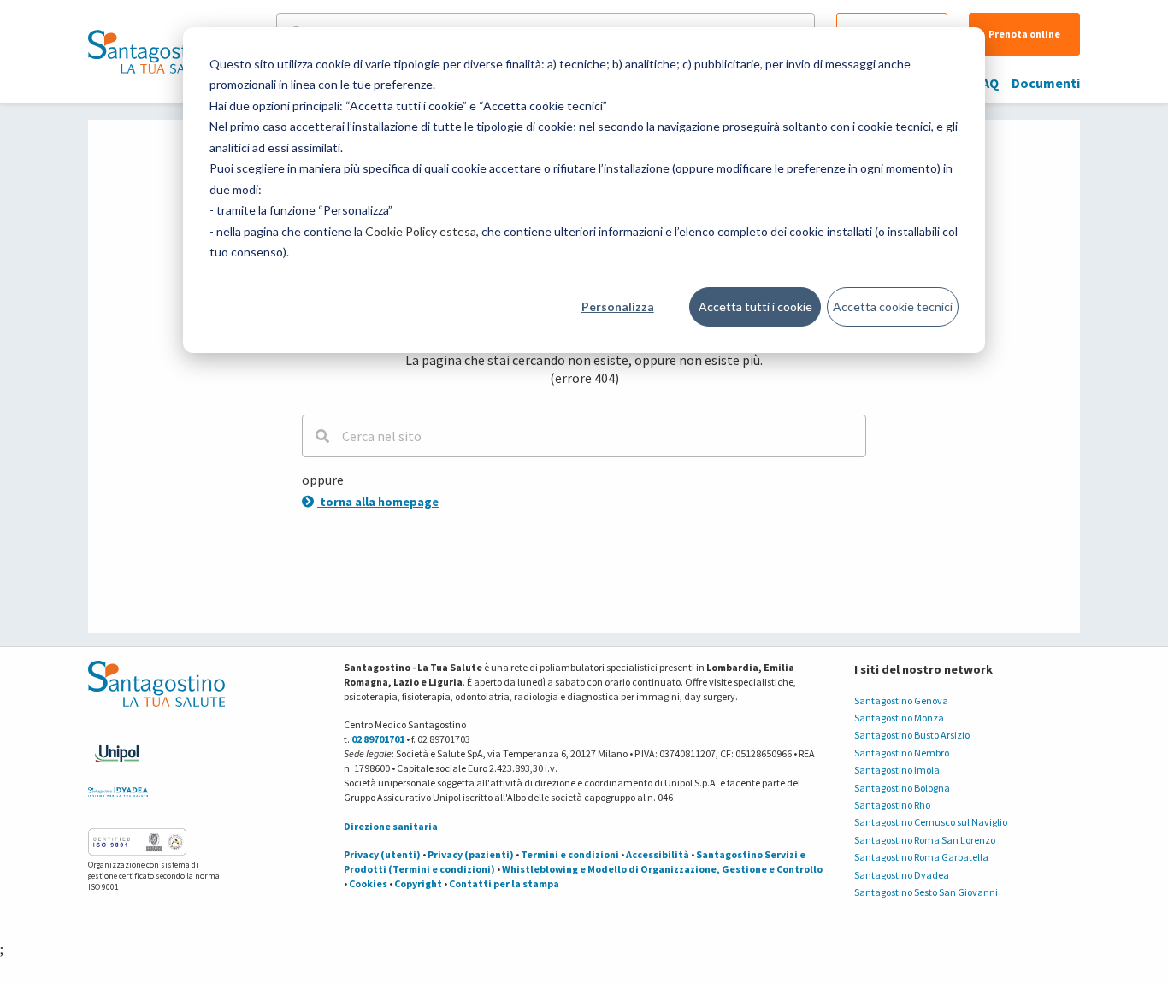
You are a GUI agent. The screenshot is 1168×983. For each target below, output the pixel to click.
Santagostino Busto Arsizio (912, 734)
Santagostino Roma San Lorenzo (924, 839)
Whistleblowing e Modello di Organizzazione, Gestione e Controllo (662, 868)
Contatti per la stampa (504, 883)
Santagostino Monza (899, 717)
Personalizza (617, 306)
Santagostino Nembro (901, 752)
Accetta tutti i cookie (755, 306)
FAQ (987, 82)
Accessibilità (657, 854)
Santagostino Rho (892, 804)
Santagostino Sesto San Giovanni (926, 892)
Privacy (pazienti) (471, 854)
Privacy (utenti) (382, 854)
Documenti (1046, 82)
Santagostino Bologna (902, 787)
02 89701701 (377, 739)
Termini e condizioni (570, 854)
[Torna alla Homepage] (152, 51)
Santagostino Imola (897, 769)
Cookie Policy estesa (420, 231)
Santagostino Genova (901, 700)
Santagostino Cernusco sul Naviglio (930, 821)
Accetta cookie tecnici (893, 306)
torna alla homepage (378, 501)
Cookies (368, 883)
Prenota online (1024, 33)
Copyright (418, 883)
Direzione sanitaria (391, 826)
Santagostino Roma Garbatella (921, 857)
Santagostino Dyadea (901, 874)
